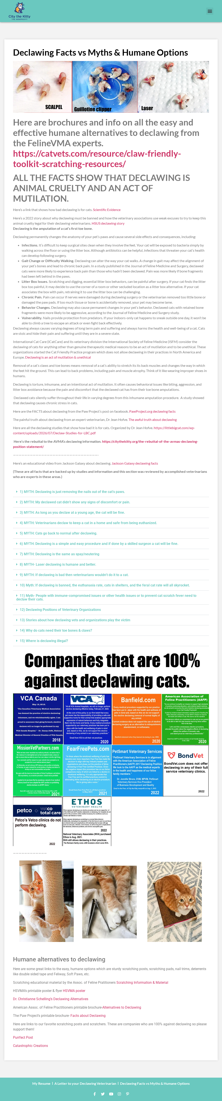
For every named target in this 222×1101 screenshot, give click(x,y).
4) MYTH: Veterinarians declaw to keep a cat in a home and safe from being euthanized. (88, 523)
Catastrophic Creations (30, 1046)
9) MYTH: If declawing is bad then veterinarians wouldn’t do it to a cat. (74, 575)
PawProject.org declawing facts (152, 411)
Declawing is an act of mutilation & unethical (58, 357)
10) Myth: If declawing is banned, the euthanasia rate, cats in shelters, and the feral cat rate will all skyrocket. (105, 585)
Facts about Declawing (88, 1016)
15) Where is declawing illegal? (44, 641)
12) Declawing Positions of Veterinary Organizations (60, 610)
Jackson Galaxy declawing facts (135, 463)
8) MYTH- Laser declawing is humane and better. (58, 564)
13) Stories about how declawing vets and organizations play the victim (75, 620)
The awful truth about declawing (153, 419)
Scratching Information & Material (142, 982)
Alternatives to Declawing (121, 1007)
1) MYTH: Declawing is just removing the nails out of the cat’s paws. (72, 492)
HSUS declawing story (108, 223)
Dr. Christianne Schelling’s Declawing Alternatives (50, 999)
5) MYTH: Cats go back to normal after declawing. (58, 533)
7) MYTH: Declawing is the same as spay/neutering (59, 554)
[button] (209, 11)
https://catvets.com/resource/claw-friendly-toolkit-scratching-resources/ (97, 158)
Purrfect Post (23, 1037)
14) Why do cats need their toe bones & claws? (56, 630)
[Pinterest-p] (127, 1094)
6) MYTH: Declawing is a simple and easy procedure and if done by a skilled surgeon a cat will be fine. (99, 544)
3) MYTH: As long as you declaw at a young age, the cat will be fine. (72, 512)
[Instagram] (119, 1094)
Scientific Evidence (107, 210)
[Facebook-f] (94, 1094)
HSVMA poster (74, 991)
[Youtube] (111, 1094)
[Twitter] (102, 1094)
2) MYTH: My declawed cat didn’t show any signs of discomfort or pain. (75, 502)
